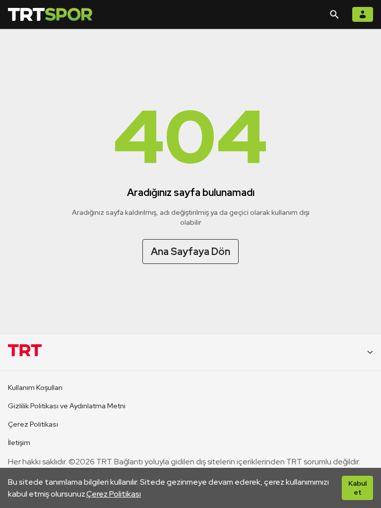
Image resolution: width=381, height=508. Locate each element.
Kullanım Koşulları (35, 387)
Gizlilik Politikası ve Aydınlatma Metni (67, 405)
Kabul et (357, 488)
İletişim (19, 442)
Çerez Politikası (113, 494)
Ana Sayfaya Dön (190, 251)
